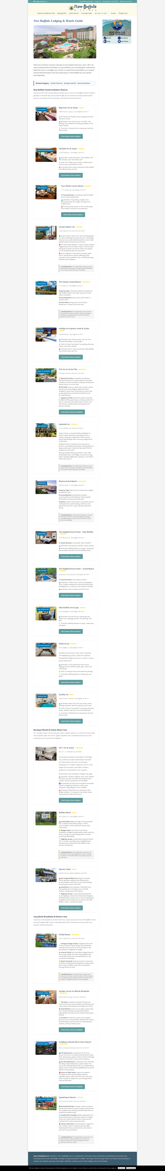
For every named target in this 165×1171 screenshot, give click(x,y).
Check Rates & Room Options (70, 136)
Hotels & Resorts (57, 83)
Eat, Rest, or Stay (101, 13)
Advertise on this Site (125, 1)
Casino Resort (74, 13)
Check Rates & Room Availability (72, 412)
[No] (163, 1168)
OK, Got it (121, 1168)
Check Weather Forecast (86, 1)
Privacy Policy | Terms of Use (110, 1)
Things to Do (123, 13)
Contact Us (98, 1)
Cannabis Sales (86, 13)
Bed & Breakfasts (84, 83)
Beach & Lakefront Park (46, 13)
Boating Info (61, 13)
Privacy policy (131, 1168)
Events (113, 13)
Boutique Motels (70, 83)
